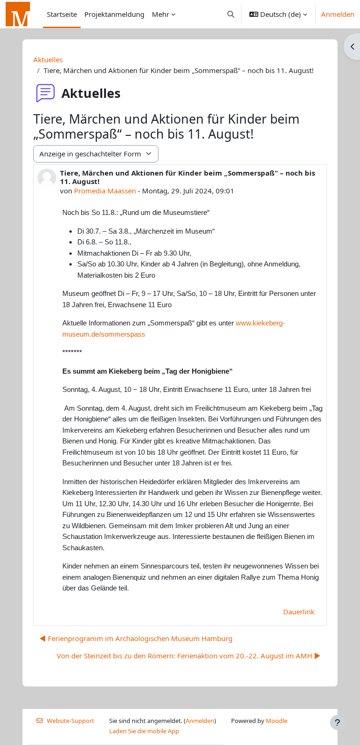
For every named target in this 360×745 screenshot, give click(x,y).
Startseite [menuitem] (62, 14)
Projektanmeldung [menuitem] (114, 14)
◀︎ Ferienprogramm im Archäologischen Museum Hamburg (135, 638)
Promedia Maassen (105, 190)
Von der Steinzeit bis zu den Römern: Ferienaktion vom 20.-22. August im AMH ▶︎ (189, 655)
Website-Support (70, 720)
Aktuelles (48, 59)
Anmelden (337, 14)
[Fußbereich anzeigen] (337, 722)
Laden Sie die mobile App (144, 731)
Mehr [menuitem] (160, 14)
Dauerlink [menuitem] (299, 611)
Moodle (276, 720)
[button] (231, 14)
